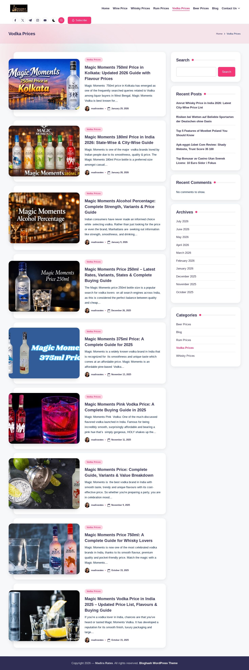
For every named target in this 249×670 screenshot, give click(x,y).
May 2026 (182, 237)
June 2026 (182, 229)
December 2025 (186, 276)
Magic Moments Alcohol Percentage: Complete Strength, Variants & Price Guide (120, 206)
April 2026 (182, 245)
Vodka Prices (94, 60)
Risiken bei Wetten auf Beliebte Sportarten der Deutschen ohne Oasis (205, 119)
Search (183, 60)
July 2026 (182, 221)
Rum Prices (183, 340)
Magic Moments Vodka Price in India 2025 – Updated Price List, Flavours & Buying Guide (121, 604)
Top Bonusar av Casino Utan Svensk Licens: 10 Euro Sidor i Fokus (200, 161)
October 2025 (184, 292)
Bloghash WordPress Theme (158, 663)
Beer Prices (183, 324)
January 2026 (184, 268)
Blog (179, 332)
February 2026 (185, 260)
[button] (79, 20)
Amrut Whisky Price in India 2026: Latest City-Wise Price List (203, 105)
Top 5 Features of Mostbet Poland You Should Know (201, 133)
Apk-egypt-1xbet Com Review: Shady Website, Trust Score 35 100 (201, 147)
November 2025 (186, 284)
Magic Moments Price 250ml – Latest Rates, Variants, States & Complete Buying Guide (120, 275)
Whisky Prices (185, 355)
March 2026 (183, 253)
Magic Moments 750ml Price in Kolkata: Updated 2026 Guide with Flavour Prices (117, 73)
